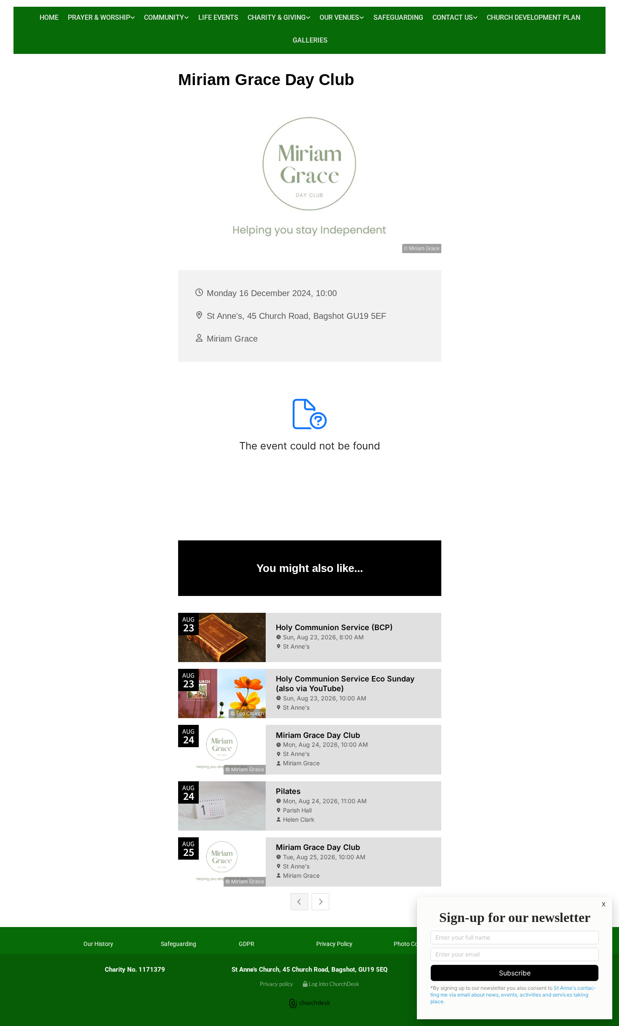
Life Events (218, 17)
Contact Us (452, 17)
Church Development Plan (533, 17)
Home (49, 17)
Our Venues (339, 17)
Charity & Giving (277, 17)
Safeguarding (398, 17)
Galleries (310, 40)
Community (164, 17)
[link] (101, 18)
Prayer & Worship (99, 17)
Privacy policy (276, 984)
